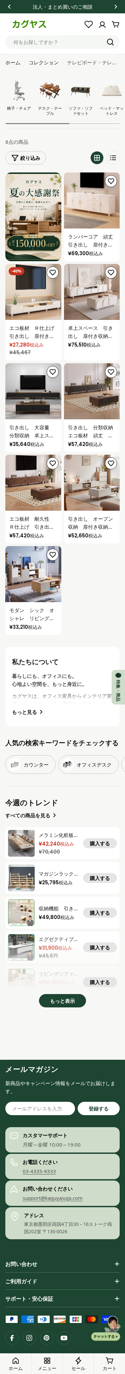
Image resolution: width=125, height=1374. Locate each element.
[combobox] (62, 42)
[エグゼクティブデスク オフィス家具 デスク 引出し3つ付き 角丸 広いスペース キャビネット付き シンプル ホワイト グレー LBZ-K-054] (21, 947)
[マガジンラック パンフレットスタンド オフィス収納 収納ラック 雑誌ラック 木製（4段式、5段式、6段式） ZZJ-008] (21, 878)
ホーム (12, 62)
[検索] (110, 42)
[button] (9, 7)
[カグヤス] (33, 216)
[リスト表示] (113, 157)
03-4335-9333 (39, 1171)
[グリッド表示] (97, 157)
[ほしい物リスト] (88, 24)
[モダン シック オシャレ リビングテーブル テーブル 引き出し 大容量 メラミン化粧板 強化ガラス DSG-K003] (33, 574)
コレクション (44, 62)
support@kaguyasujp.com (53, 1198)
